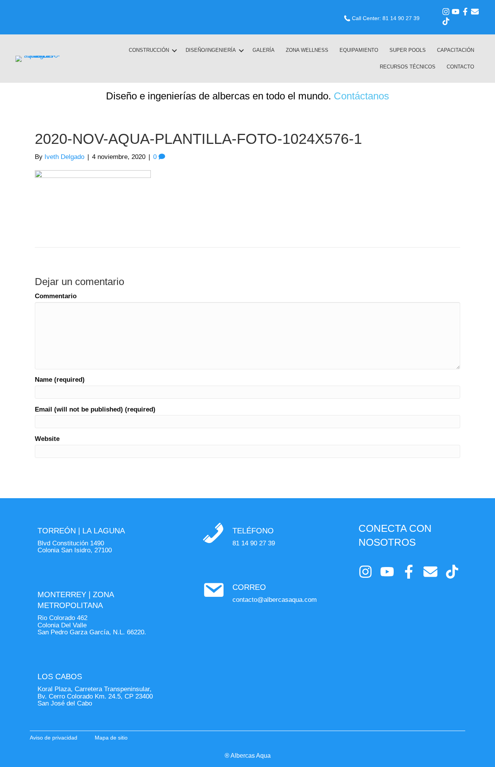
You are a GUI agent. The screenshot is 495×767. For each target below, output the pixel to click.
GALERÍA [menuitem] (264, 50)
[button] (174, 50)
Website (47, 439)
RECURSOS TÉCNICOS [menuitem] (407, 67)
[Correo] (475, 11)
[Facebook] (465, 11)
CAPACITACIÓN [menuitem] (455, 50)
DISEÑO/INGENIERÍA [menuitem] (211, 50)
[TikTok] (446, 21)
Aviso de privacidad (53, 738)
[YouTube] (455, 11)
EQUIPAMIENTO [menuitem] (359, 50)
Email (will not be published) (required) (95, 409)
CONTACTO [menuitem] (460, 67)
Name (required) (60, 379)
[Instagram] (446, 11)
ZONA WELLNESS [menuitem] (307, 50)
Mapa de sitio (111, 738)
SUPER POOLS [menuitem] (407, 50)
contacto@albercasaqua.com (274, 599)
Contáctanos (361, 96)
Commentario (56, 296)
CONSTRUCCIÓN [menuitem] (149, 50)
